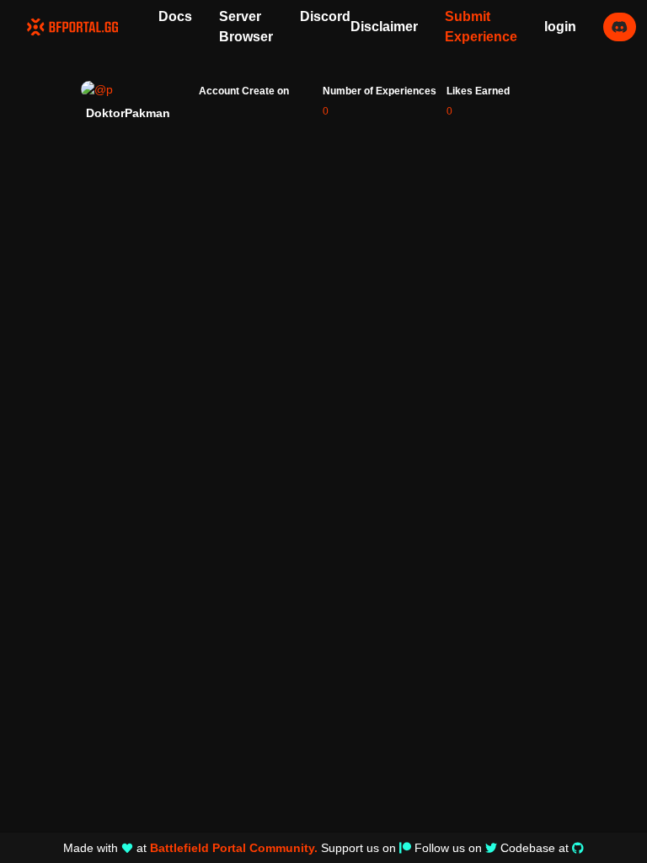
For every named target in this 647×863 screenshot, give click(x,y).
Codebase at (534, 848)
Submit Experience (481, 26)
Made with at (190, 848)
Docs (175, 16)
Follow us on (448, 848)
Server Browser (246, 26)
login (560, 26)
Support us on (358, 848)
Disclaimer (384, 26)
